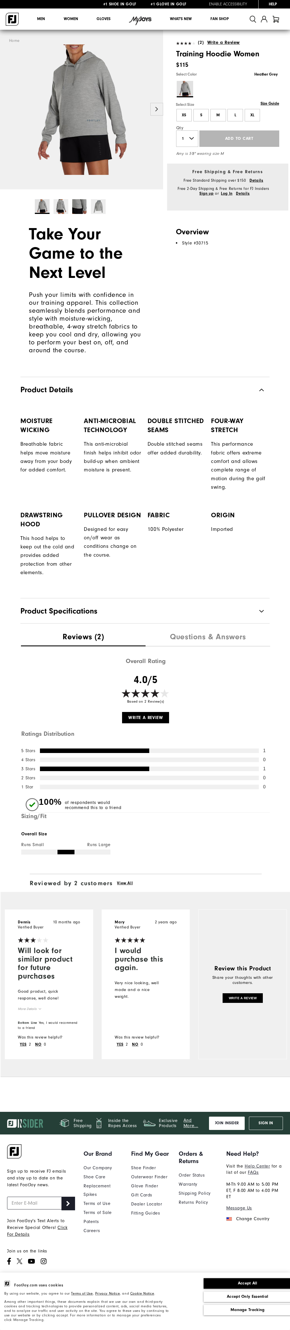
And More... (191, 1123)
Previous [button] (6, 109)
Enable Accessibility (228, 4)
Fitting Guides (145, 1213)
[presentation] (83, 637)
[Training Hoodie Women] (81, 109)
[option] (81, 109)
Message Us (239, 1208)
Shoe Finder (143, 1167)
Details (256, 180)
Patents (91, 1221)
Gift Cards (141, 1195)
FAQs (253, 1172)
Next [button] (156, 109)
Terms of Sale (98, 1212)
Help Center (257, 1166)
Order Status (192, 1175)
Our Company (98, 1167)
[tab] (276, 19)
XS (184, 115)
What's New (181, 19)
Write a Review (223, 42)
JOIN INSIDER (227, 1123)
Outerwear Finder (149, 1176)
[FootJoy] (12, 19)
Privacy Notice (107, 1293)
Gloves (103, 19)
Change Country (252, 1218)
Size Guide (270, 103)
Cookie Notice (142, 1293)
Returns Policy (193, 1202)
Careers (92, 1230)
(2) (201, 42)
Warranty (188, 1184)
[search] (253, 19)
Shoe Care (94, 1176)
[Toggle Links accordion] (103, 1153)
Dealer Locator (146, 1204)
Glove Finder (144, 1186)
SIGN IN (266, 1123)
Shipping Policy (195, 1193)
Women (71, 19)
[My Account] (264, 19)
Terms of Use (82, 1293)
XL (252, 115)
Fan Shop (219, 19)
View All (125, 883)
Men (41, 19)
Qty (180, 127)
